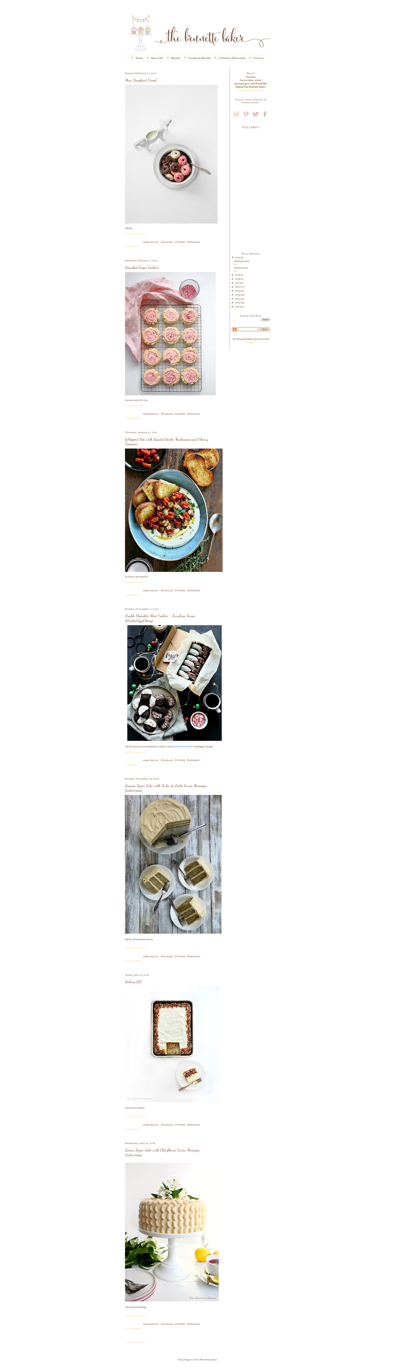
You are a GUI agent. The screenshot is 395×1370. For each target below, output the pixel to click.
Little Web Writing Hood (205, 1359)
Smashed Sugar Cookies (142, 267)
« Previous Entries (135, 1342)
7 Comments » (132, 595)
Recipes (175, 58)
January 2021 (241, 268)
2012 (237, 302)
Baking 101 (133, 981)
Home (139, 58)
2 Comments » (132, 418)
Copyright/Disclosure (232, 58)
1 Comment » (132, 765)
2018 (237, 279)
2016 (237, 287)
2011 (237, 306)
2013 (237, 299)
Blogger (250, 342)
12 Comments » (133, 1129)
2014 (238, 295)
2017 (237, 283)
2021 (237, 257)
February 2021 (241, 261)
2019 (237, 275)
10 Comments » (133, 1328)
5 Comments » (132, 246)
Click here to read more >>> (135, 234)
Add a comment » (134, 961)
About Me (157, 58)
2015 (237, 291)
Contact (259, 58)
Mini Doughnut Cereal (141, 80)
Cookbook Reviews (199, 58)
